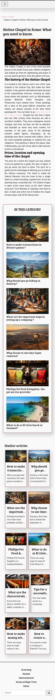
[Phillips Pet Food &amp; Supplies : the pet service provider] (27, 373)
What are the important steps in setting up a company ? (25, 318)
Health (26, 673)
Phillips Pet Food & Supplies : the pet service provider (25, 390)
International (26, 677)
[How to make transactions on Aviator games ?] (27, 229)
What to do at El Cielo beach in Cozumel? (24, 426)
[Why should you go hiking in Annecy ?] (27, 265)
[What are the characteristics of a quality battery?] (17, 581)
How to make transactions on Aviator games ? (24, 246)
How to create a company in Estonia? (39, 639)
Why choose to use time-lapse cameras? (23, 354)
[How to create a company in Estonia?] (39, 623)
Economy (26, 669)
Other (12, 17)
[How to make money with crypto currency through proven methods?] (15, 623)
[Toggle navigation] (5, 4)
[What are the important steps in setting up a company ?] (27, 301)
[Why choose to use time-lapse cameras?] (27, 337)
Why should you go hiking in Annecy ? (23, 282)
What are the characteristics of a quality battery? (17, 598)
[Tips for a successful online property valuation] (40, 580)
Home (4, 17)
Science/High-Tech (26, 681)
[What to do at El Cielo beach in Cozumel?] (27, 409)
